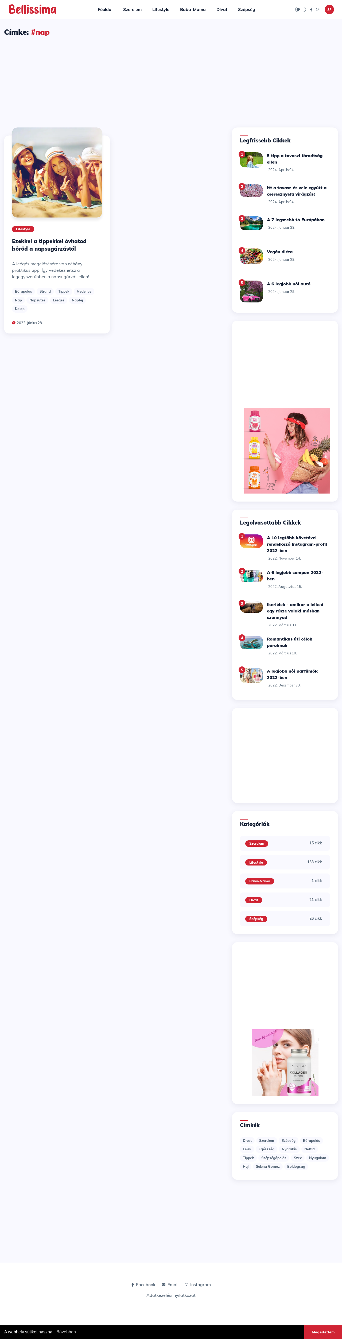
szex (298, 1158)
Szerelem (132, 9)
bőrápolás (23, 291)
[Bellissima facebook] (311, 9)
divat (247, 1140)
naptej (77, 300)
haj (245, 1166)
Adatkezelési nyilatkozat (171, 1295)
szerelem (266, 1140)
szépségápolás (273, 1158)
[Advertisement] (171, 77)
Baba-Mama (193, 9)
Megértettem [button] (323, 1332)
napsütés (37, 300)
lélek (247, 1149)
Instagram (200, 1284)
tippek (63, 291)
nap (18, 300)
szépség (289, 1140)
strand (45, 291)
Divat (221, 9)
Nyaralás (289, 1149)
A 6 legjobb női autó (288, 283)
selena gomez (268, 1166)
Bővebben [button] (66, 1332)
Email (173, 1284)
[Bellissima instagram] (317, 9)
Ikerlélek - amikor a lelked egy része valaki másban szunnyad (295, 611)
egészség (266, 1149)
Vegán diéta (280, 251)
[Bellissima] (32, 8)
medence (84, 291)
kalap (20, 308)
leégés (58, 300)
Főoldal (105, 9)
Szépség (246, 9)
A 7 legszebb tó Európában (296, 219)
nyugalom (317, 1158)
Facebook (145, 1284)
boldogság (296, 1166)
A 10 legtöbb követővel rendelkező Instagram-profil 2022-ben (297, 544)
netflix (309, 1149)
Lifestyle (160, 9)
